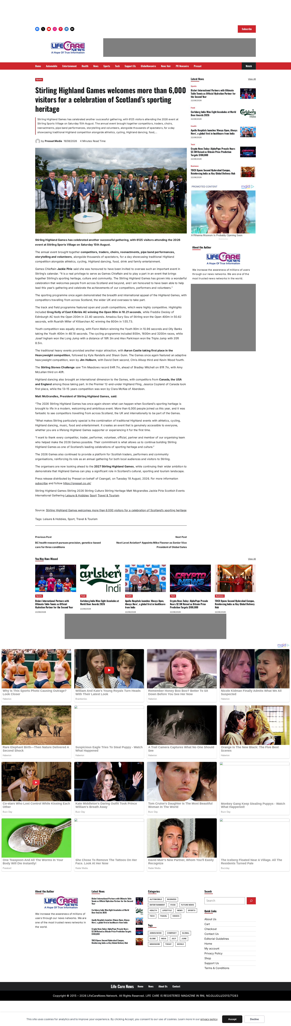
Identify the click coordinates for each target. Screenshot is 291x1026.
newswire (155, 944)
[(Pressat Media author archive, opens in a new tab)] (37, 142)
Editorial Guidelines (216, 938)
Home (208, 943)
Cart (207, 924)
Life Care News (122, 986)
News (180, 910)
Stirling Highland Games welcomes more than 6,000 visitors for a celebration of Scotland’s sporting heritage (116, 510)
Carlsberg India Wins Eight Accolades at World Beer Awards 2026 (213, 113)
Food (193, 108)
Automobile (156, 899)
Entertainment (157, 905)
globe (153, 939)
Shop (207, 958)
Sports (39, 79)
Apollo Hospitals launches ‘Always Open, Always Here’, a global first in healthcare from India (214, 131)
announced (156, 933)
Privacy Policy (213, 953)
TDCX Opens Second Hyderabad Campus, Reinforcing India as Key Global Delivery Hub (213, 171)
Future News (187, 905)
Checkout (210, 929)
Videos (175, 916)
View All (252, 79)
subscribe (41, 483)
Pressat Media (53, 141)
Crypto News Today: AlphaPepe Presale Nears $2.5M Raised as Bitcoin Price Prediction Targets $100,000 (213, 152)
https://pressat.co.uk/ (77, 483)
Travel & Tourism (108, 495)
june (184, 939)
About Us (210, 919)
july (174, 939)
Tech (193, 144)
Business (195, 166)
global (185, 933)
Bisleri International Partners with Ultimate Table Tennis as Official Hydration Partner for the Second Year (213, 93)
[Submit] (251, 900)
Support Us (211, 963)
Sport (93, 495)
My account (211, 948)
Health (193, 126)
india (163, 939)
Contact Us (211, 933)
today (168, 944)
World (180, 944)
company (172, 933)
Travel (163, 916)
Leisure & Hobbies (77, 495)
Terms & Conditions (216, 968)
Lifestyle (167, 910)
